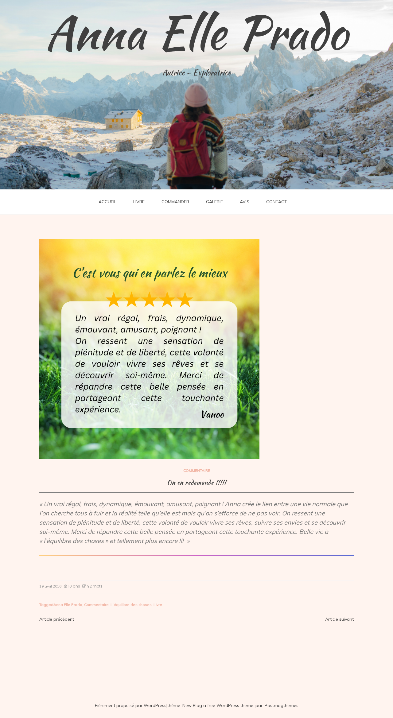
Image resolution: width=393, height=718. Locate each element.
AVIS (244, 201)
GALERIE (214, 201)
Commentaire (96, 604)
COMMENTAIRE (196, 470)
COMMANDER (175, 201)
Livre (158, 604)
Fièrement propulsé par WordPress (130, 705)
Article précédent (56, 619)
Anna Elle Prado (196, 32)
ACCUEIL (107, 201)
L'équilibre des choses (131, 604)
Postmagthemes (281, 705)
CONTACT (276, 201)
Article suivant (339, 619)
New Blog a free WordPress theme (217, 705)
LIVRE (139, 201)
